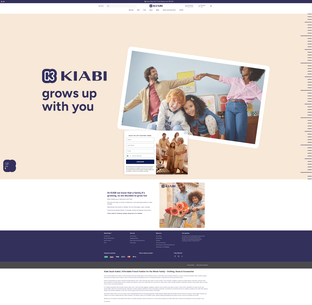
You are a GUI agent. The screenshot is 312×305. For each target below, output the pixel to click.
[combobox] (128, 156)
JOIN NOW (140, 162)
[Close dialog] (185, 132)
